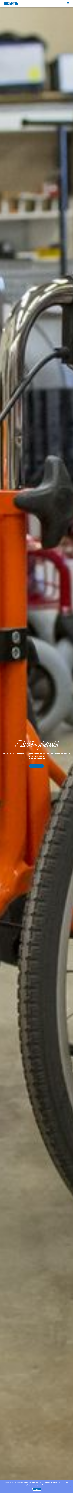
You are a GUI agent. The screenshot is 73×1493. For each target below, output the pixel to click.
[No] (71, 1486)
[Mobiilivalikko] (68, 3)
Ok (37, 1489)
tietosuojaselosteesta (41, 1485)
